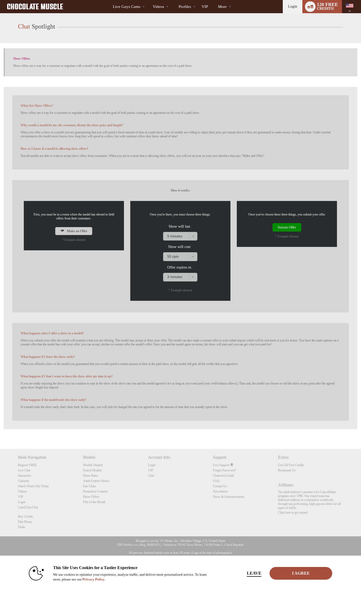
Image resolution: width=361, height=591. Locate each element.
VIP (205, 6)
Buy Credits (25, 516)
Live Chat (24, 470)
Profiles (185, 6)
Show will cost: (179, 247)
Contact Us (220, 486)
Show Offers (91, 497)
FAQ (216, 481)
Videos (158, 6)
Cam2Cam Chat (28, 507)
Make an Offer (76, 231)
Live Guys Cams (126, 6)
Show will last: (180, 226)
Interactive (24, 475)
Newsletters (220, 491)
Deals (21, 527)
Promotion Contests (95, 491)
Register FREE (27, 465)
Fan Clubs (89, 486)
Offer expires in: (179, 267)
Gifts (151, 475)
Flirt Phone (25, 522)
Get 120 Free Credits (291, 465)
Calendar (23, 481)
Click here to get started (292, 512)
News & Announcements (228, 497)
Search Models (92, 470)
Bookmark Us (287, 470)
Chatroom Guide (223, 475)
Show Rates (90, 475)
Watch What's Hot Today (33, 486)
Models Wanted (93, 465)
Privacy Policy (93, 579)
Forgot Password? (224, 470)
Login (292, 6)
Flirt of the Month (94, 502)
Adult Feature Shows (96, 481)
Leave (254, 573)
